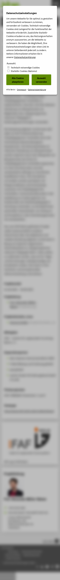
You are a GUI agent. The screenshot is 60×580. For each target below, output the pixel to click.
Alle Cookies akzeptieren (18, 79)
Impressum (21, 89)
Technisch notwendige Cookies (25, 67)
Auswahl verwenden (41, 79)
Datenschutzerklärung (25, 57)
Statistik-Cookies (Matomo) (24, 71)
